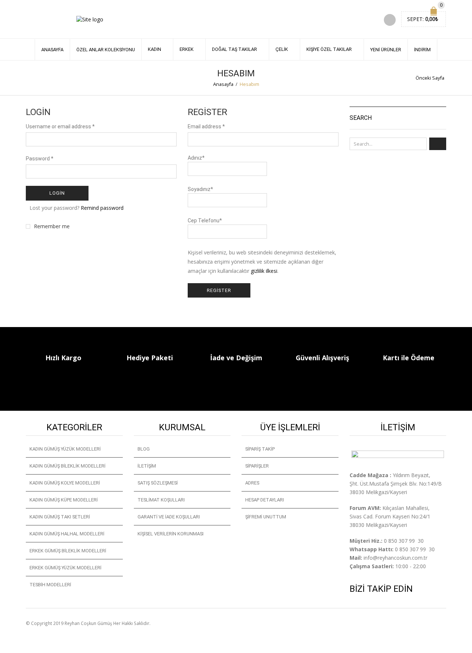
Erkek (187, 49)
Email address (206, 126)
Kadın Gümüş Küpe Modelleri (64, 500)
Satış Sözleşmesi (158, 483)
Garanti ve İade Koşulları (169, 517)
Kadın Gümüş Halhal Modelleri (67, 533)
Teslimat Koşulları (161, 500)
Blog (144, 449)
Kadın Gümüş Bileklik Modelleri (67, 466)
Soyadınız (200, 189)
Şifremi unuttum (265, 517)
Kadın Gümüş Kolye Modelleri (65, 483)
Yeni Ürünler (385, 49)
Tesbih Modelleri (50, 584)
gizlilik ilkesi (264, 270)
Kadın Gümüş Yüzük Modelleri (65, 449)
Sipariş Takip (260, 449)
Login (57, 193)
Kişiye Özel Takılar (329, 49)
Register (219, 290)
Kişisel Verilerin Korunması (171, 533)
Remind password (102, 207)
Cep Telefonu (205, 220)
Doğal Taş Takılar (234, 49)
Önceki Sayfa (430, 77)
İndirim (422, 49)
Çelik (281, 49)
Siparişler (257, 466)
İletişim (147, 466)
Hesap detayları (264, 500)
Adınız (196, 158)
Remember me (52, 226)
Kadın (154, 49)
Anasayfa (52, 49)
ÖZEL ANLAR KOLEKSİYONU (105, 49)
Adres (252, 483)
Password (39, 158)
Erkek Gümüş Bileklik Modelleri (68, 550)
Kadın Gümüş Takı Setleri (60, 517)
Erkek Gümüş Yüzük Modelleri (65, 567)
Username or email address (60, 126)
